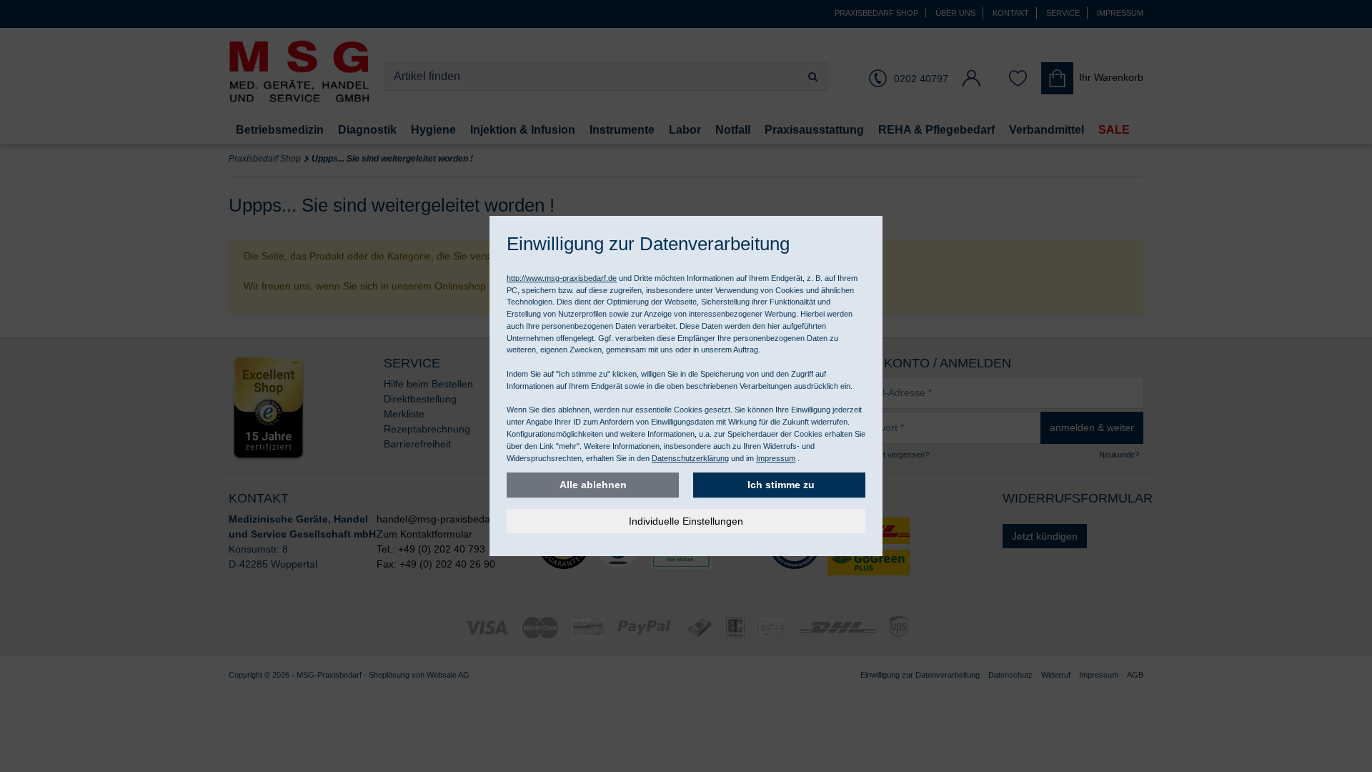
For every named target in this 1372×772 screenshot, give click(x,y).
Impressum (775, 458)
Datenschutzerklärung (690, 458)
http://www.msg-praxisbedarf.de (562, 278)
